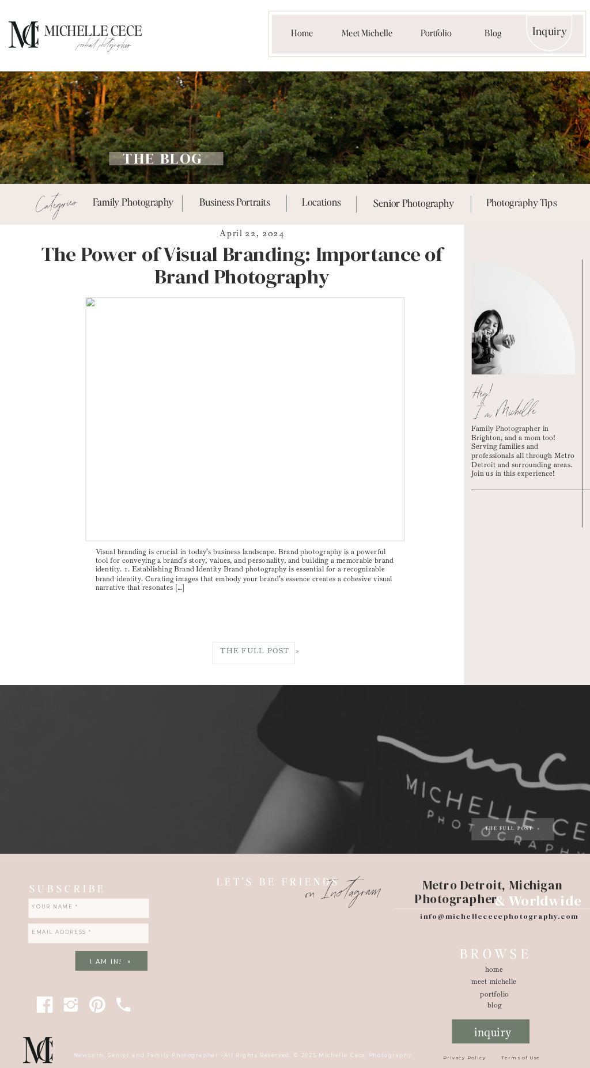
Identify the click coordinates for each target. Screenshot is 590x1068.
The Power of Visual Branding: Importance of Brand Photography (241, 265)
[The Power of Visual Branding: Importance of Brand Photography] (244, 419)
